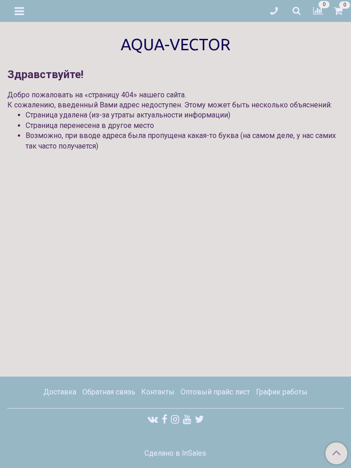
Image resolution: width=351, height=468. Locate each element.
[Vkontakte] (153, 419)
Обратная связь (108, 392)
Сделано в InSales (175, 453)
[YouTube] (187, 419)
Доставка (59, 392)
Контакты (158, 392)
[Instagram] (175, 419)
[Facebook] (164, 419)
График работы (282, 392)
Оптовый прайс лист (215, 392)
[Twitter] (199, 419)
